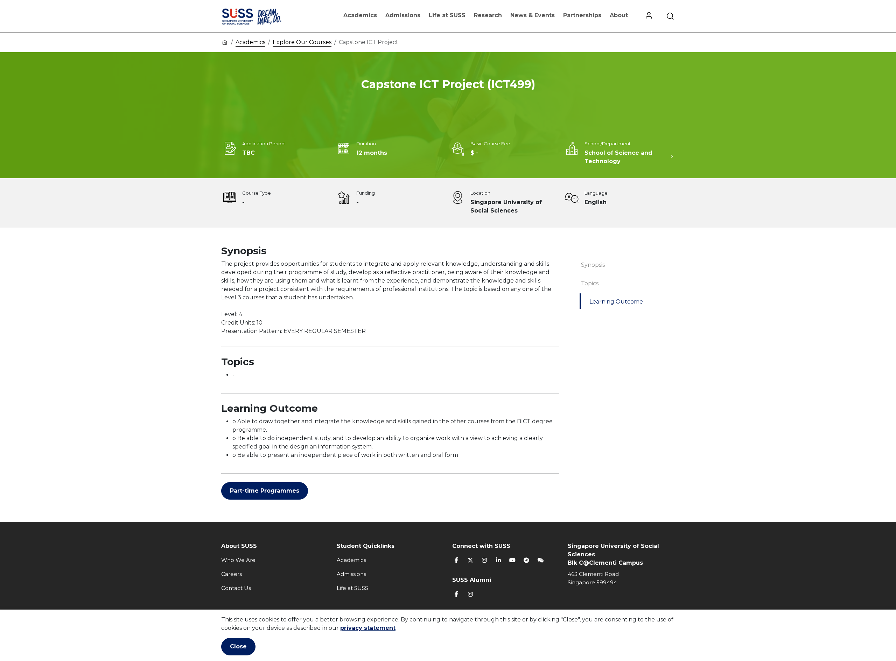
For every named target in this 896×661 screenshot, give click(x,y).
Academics (360, 15)
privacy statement (368, 628)
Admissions (402, 15)
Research (488, 15)
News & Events (532, 15)
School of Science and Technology (618, 157)
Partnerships (582, 15)
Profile (649, 16)
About (619, 15)
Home (224, 42)
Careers (231, 574)
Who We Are (238, 560)
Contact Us (236, 588)
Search (670, 16)
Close (238, 646)
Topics (589, 283)
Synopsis (593, 265)
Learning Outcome (616, 301)
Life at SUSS (447, 15)
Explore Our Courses (302, 42)
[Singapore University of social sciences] (263, 16)
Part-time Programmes (264, 490)
